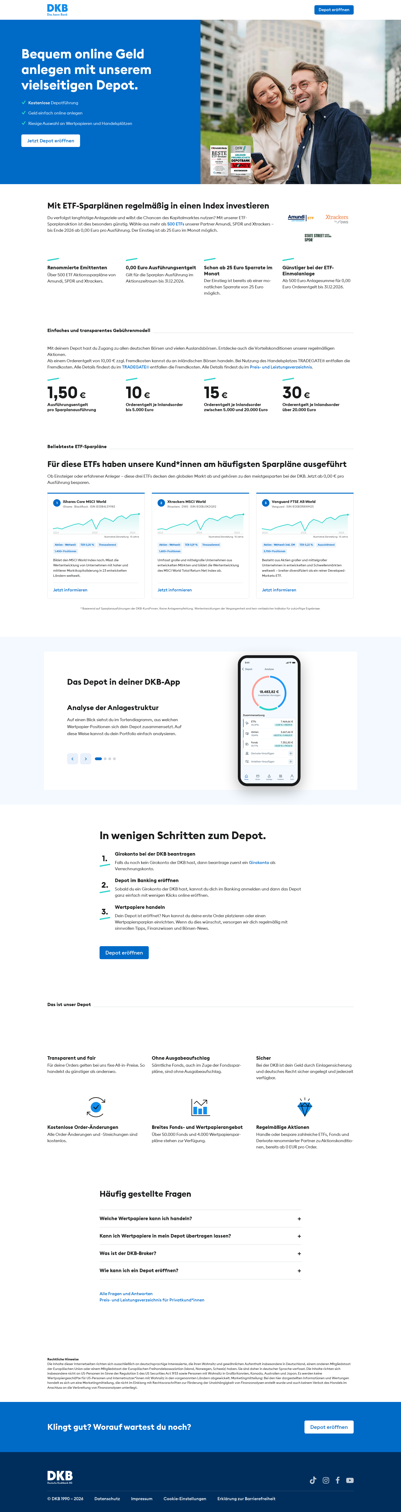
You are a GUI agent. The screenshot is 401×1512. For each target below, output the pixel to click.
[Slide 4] (114, 758)
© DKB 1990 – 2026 (65, 1498)
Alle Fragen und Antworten (126, 1293)
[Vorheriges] (72, 758)
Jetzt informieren (70, 590)
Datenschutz (107, 1498)
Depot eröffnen (334, 9)
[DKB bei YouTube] (313, 1480)
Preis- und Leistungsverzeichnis (281, 367)
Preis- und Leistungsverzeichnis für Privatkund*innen (152, 1300)
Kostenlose (39, 102)
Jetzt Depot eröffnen (50, 140)
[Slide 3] (109, 758)
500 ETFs (175, 224)
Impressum (141, 1498)
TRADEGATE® (135, 367)
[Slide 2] (105, 758)
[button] (200, 1218)
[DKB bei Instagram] (326, 1480)
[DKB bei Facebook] (338, 1480)
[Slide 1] (98, 758)
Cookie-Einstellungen (185, 1498)
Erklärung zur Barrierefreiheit (246, 1498)
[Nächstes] (85, 758)
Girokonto (259, 862)
